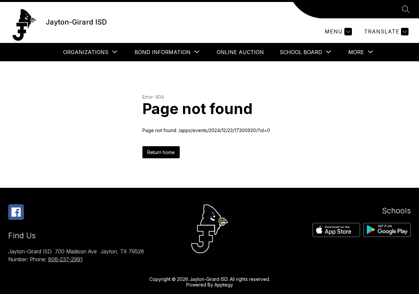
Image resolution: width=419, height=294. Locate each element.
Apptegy (223, 284)
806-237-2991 (65, 259)
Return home (161, 152)
